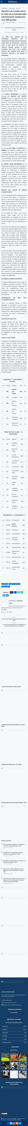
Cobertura (15, 1029)
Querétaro (4, 583)
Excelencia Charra (15, 1042)
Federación (15, 1032)
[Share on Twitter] (18, 592)
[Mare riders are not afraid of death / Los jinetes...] (22, 1074)
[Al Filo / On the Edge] (5, 1065)
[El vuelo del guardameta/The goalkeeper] (5, 1057)
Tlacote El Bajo (5, 586)
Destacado (15, 1026)
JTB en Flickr (15, 1047)
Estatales (15, 1039)
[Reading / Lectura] (14, 1065)
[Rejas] (5, 1074)
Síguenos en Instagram (15, 1009)
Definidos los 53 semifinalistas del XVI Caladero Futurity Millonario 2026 (13, 853)
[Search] (26, 1)
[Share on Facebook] (15, 592)
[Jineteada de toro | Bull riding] (14, 1074)
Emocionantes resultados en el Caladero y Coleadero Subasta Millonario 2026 (14, 845)
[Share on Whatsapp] (21, 592)
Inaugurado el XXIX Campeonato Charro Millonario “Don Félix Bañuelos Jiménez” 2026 (13, 870)
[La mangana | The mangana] (14, 1057)
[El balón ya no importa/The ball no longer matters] (22, 1057)
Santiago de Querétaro (14, 583)
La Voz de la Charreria (16, 601)
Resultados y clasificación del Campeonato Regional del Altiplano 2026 (14, 861)
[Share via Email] (7, 595)
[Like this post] (12, 592)
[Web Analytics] (4, 1113)
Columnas (15, 1036)
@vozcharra (14, 1012)
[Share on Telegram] (4, 595)
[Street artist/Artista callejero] (22, 1065)
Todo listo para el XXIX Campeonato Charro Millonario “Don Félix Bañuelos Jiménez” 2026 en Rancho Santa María (14, 880)
